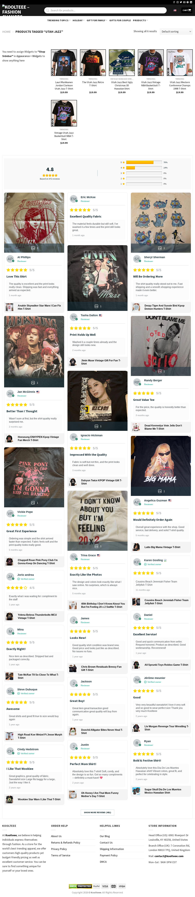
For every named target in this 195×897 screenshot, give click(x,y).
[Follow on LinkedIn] (191, 2)
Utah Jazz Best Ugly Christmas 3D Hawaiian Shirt (122, 85)
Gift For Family (96, 20)
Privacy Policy (59, 849)
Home (6, 32)
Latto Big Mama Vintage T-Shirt (162, 547)
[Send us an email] (184, 2)
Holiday (77, 20)
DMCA (103, 861)
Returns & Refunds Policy (65, 842)
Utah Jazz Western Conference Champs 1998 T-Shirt (179, 85)
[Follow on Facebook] (174, 2)
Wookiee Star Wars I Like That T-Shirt (39, 799)
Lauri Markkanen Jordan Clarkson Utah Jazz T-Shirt (64, 85)
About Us (56, 836)
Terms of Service (60, 855)
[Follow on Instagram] (178, 2)
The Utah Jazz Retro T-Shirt (93, 84)
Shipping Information (112, 849)
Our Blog (105, 836)
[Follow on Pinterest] (188, 2)
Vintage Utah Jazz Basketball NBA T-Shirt (64, 136)
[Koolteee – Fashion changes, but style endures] (17, 10)
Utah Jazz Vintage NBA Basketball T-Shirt (151, 85)
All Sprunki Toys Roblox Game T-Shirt (166, 665)
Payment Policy (108, 855)
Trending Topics (58, 20)
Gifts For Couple (120, 20)
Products (139, 20)
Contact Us (106, 842)
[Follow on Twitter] (181, 2)
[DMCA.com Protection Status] (80, 886)
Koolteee (11, 835)
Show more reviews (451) (97, 812)
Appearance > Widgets (29, 56)
